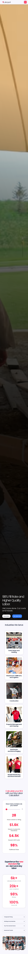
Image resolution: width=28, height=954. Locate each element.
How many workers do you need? (14, 804)
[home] (7, 2)
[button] (25, 2)
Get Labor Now (17, 616)
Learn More (6, 616)
